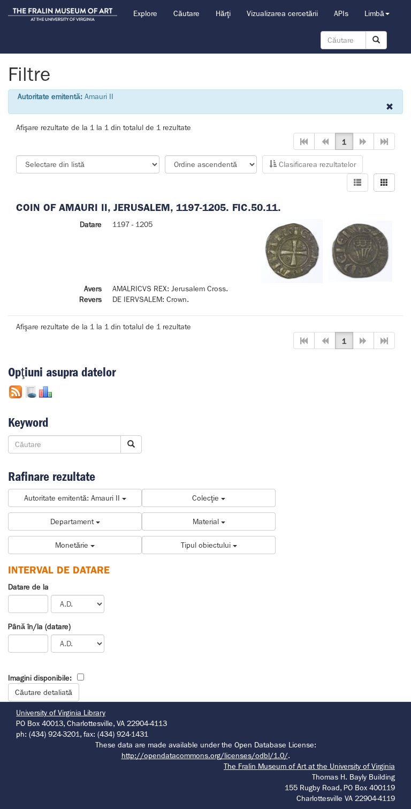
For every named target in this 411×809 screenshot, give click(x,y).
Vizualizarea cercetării (282, 13)
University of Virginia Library (60, 712)
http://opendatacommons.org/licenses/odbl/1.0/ (204, 755)
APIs (341, 13)
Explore (145, 13)
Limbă (374, 13)
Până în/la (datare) (39, 626)
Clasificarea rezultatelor (316, 164)
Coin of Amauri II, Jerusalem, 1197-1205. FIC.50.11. (148, 207)
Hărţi (223, 13)
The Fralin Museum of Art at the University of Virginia (309, 766)
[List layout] (357, 182)
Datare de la (28, 587)
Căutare (186, 13)
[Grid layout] (384, 182)
